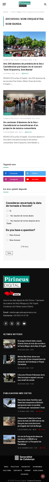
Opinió (28, 470)
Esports (18, 470)
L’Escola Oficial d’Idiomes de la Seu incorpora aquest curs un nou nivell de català (31, 377)
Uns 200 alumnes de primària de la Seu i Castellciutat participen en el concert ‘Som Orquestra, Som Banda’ (23, 66)
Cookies (24, 474)
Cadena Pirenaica (34, 481)
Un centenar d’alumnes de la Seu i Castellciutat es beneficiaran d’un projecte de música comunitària (20, 125)
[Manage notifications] (43, 476)
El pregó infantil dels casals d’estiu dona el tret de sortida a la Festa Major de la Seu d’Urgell (32, 343)
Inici (6, 467)
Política (15, 467)
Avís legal (38, 470)
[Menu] (4, 4)
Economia (37, 467)
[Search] (45, 4)
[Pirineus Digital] (24, 4)
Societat (7, 114)
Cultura (7, 55)
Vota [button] (9, 253)
